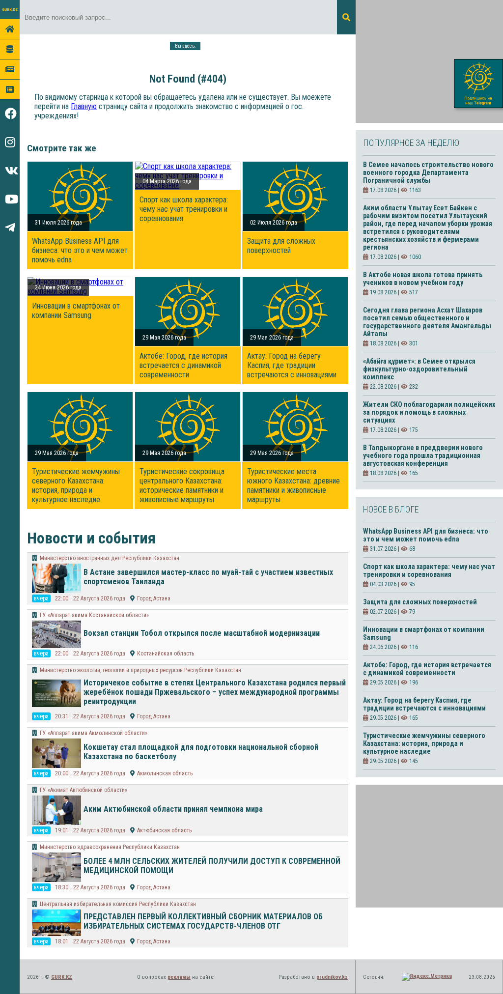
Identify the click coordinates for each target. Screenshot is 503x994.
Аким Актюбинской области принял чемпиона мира (173, 809)
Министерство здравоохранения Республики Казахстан (110, 847)
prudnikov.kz (332, 977)
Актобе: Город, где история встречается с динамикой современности (183, 365)
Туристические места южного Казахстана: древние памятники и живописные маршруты (293, 485)
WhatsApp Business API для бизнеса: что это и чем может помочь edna (80, 250)
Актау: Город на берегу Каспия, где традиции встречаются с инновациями (291, 365)
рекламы (179, 977)
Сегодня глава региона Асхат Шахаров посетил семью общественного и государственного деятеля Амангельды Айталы (427, 322)
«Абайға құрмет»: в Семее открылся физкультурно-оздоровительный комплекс (419, 369)
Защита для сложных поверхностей (281, 245)
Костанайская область (165, 653)
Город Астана (153, 598)
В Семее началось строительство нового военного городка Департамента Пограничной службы (428, 172)
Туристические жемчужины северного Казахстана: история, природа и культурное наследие (76, 485)
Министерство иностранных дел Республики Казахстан (109, 558)
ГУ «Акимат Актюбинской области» (83, 790)
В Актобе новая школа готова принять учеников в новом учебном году (422, 278)
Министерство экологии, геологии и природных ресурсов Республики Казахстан (140, 670)
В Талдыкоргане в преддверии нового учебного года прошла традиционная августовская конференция (423, 455)
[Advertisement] (429, 61)
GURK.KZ (10, 9)
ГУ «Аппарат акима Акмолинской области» (93, 733)
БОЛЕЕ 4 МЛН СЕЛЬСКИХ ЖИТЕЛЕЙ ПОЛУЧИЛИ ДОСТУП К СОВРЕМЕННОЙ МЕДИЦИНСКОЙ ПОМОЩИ (212, 865)
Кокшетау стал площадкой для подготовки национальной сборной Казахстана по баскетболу (201, 751)
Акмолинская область (165, 773)
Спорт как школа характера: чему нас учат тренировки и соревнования (184, 209)
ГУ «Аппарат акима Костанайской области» (94, 615)
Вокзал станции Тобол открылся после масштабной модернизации (202, 633)
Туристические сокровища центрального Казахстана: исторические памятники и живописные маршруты (182, 485)
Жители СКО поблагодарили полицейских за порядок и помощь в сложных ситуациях (429, 412)
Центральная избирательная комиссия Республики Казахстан (118, 904)
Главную (84, 106)
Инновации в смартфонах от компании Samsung (76, 310)
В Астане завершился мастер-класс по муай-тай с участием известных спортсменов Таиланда (208, 577)
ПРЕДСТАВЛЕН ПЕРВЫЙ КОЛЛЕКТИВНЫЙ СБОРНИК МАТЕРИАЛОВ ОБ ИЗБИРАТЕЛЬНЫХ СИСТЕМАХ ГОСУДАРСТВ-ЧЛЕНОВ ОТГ (203, 921)
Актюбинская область (164, 830)
